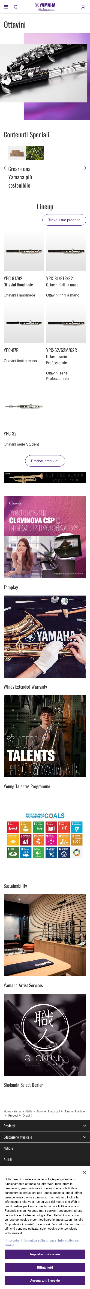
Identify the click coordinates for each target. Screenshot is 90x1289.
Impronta (12, 1240)
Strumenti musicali (48, 1111)
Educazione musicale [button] (18, 1137)
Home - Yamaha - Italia (18, 1111)
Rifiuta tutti (45, 1267)
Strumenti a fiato (75, 1111)
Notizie (8, 1148)
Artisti (8, 1159)
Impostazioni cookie (45, 1254)
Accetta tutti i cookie (45, 1280)
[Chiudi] (84, 1172)
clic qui (80, 1224)
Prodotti (13, 1115)
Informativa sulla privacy (38, 1240)
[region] (45, 1227)
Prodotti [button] (9, 1125)
